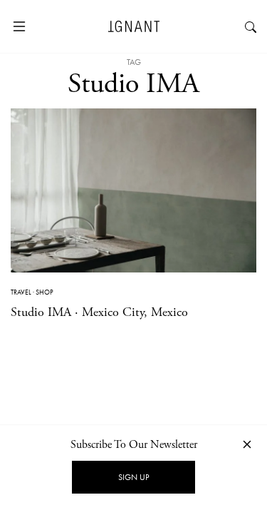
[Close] (247, 444)
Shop (44, 292)
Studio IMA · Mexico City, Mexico (99, 312)
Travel (21, 292)
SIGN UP (133, 477)
